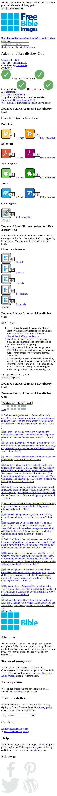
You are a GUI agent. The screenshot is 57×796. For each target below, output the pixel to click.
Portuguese (6, 100)
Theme (10, 47)
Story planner (44, 103)
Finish (28, 403)
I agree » (15, 377)
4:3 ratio (20, 138)
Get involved (43, 38)
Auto (3, 409)
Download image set (27, 103)
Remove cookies (15, 8)
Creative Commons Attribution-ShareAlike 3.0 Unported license (26, 335)
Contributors (31, 38)
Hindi (32, 100)
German (17, 100)
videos (31, 750)
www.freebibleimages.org (16, 731)
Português (21, 304)
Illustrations (19, 38)
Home (4, 38)
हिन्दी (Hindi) (22, 293)
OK (3, 8)
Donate (6, 41)
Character (19, 47)
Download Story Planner (13, 403)
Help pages (24, 747)
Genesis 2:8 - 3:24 (10, 60)
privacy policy (45, 707)
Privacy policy (29, 5)
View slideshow (9, 103)
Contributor (29, 47)
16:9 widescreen (47, 138)
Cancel (5, 220)
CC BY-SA (6, 68)
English (20, 262)
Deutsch (20, 272)
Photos (10, 38)
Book (4, 47)
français (20, 283)
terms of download (13, 94)
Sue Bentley (22, 65)
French (25, 100)
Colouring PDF (23, 217)
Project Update (25, 691)
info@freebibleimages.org (15, 728)
